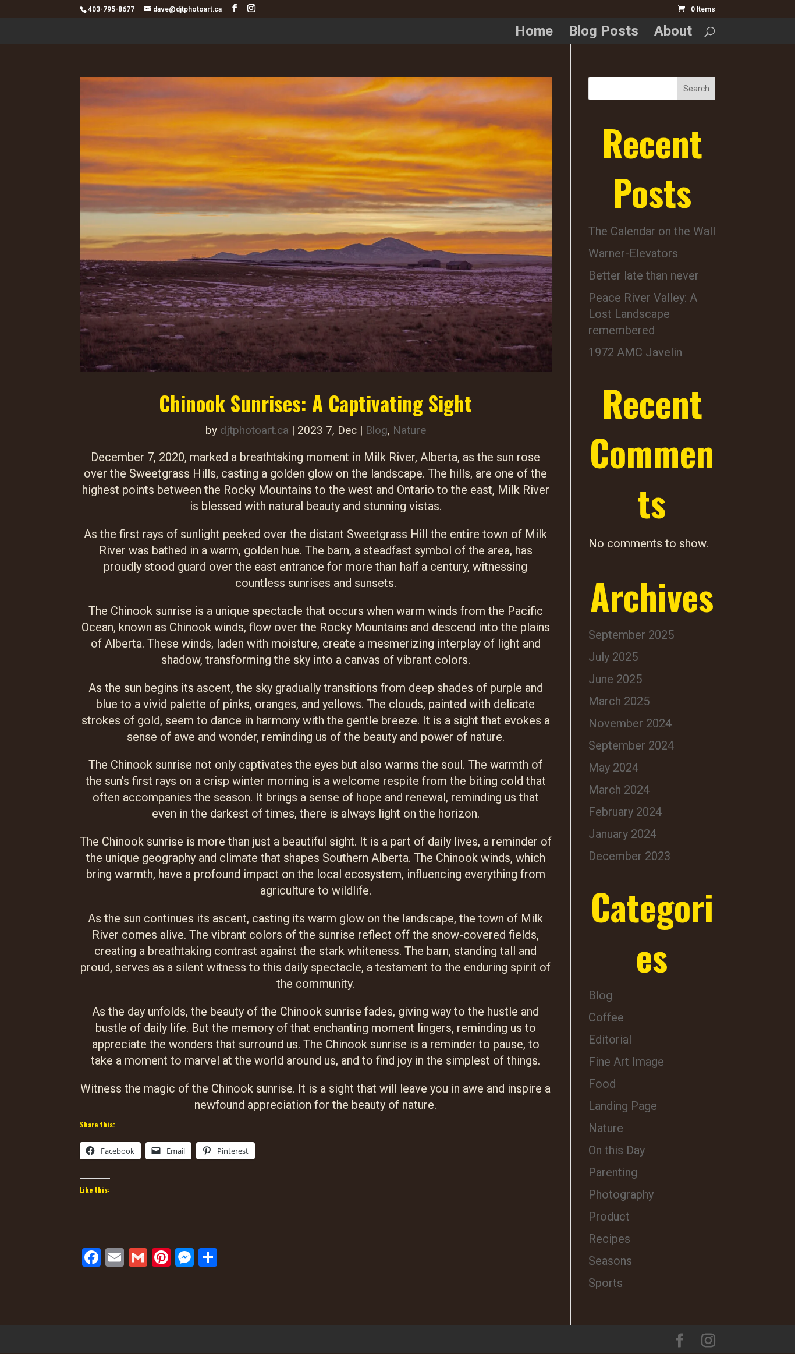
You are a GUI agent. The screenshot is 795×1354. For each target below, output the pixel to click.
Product (609, 1217)
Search (696, 88)
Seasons (610, 1261)
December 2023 (629, 856)
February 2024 (625, 812)
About (673, 33)
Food (602, 1084)
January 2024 (622, 834)
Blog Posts (603, 33)
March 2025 (619, 701)
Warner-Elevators (633, 253)
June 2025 (615, 679)
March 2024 (619, 790)
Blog (376, 430)
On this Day (616, 1150)
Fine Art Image (626, 1062)
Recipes (609, 1239)
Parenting (612, 1172)
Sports (605, 1283)
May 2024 (613, 768)
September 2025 (631, 635)
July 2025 (613, 657)
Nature (409, 430)
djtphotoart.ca (254, 430)
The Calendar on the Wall (651, 231)
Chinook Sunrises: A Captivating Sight (315, 403)
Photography (621, 1194)
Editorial (609, 1040)
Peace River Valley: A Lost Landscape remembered (642, 314)
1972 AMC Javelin (635, 352)
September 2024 (631, 745)
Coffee (606, 1017)
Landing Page (622, 1106)
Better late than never (643, 275)
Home (534, 33)
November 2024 (630, 723)
